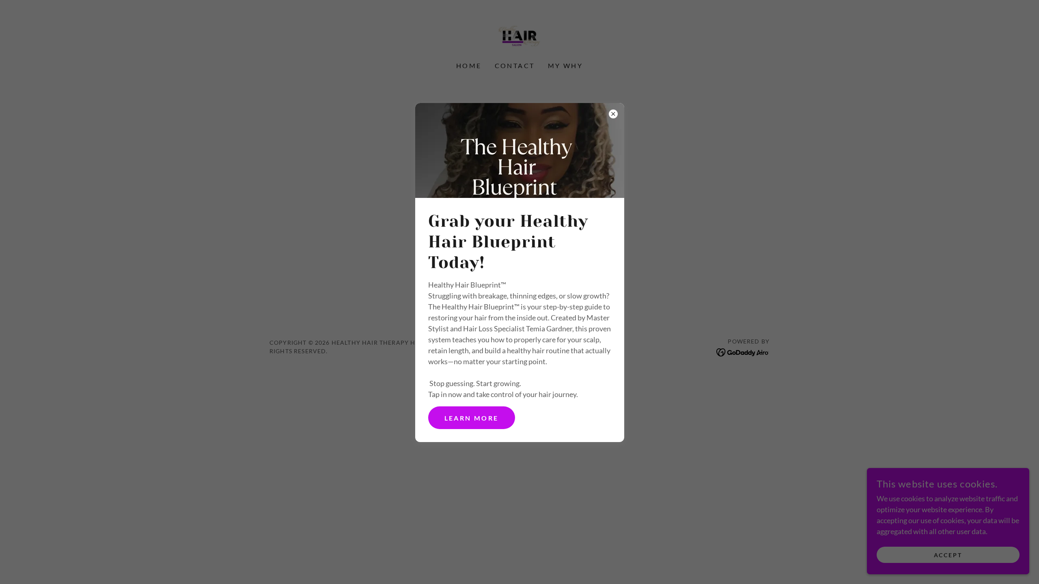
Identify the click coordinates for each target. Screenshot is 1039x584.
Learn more (471, 418)
